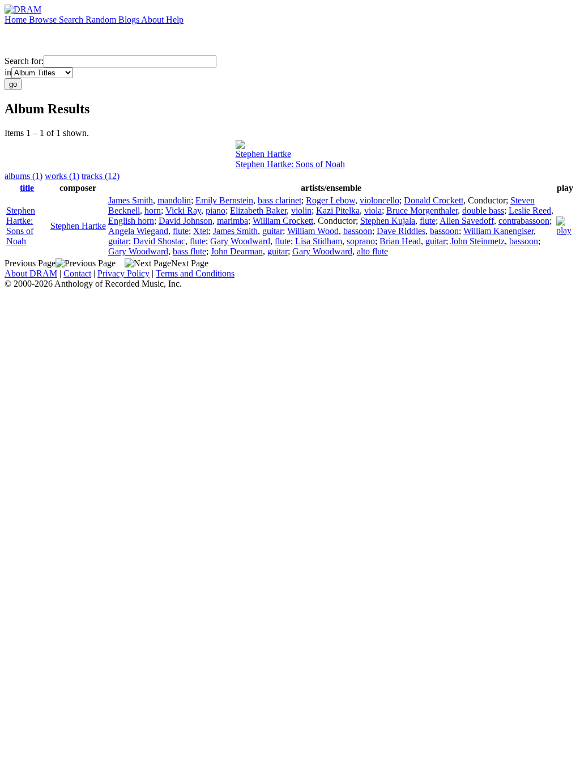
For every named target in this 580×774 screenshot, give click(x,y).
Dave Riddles (401, 231)
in (8, 72)
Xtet (200, 231)
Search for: (24, 61)
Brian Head (400, 241)
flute (428, 221)
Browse (44, 19)
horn (152, 210)
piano (215, 210)
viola (373, 210)
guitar (272, 231)
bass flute (189, 251)
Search (72, 19)
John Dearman (237, 251)
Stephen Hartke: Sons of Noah (290, 164)
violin (301, 210)
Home (17, 19)
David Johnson (185, 221)
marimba (232, 221)
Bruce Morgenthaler (422, 210)
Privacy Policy (123, 273)
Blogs (129, 19)
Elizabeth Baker (258, 210)
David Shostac (159, 241)
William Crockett (283, 221)
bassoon (357, 231)
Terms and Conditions (195, 273)
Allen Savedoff (467, 221)
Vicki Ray (183, 210)
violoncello (379, 200)
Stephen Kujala (387, 221)
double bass (483, 210)
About (153, 19)
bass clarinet (279, 200)
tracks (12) (101, 176)
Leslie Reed (530, 210)
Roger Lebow (330, 200)
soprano (361, 241)
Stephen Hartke (263, 154)
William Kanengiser (498, 231)
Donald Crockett (433, 200)
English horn (131, 221)
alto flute (372, 251)
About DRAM (31, 273)
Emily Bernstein (224, 200)
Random (102, 19)
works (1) (62, 176)
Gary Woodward (240, 241)
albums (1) (23, 176)
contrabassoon (523, 221)
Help (175, 19)
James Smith (130, 200)
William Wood (313, 231)
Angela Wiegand (138, 231)
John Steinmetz (477, 241)
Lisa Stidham (318, 241)
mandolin (174, 200)
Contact (77, 273)
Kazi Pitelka (338, 210)
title (27, 188)
